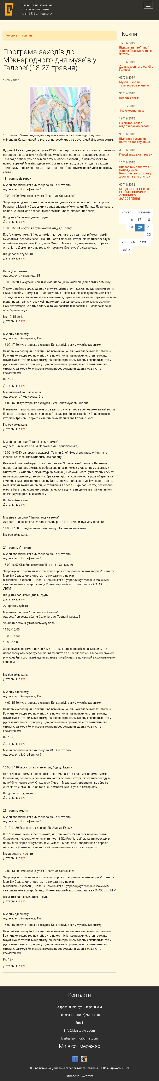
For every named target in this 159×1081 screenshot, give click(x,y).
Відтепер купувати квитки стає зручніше (134, 140)
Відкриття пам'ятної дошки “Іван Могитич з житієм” (135, 51)
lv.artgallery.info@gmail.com (79, 1038)
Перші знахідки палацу (135, 154)
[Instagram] (84, 1059)
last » (126, 249)
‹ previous (143, 212)
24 (132, 242)
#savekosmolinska (132, 110)
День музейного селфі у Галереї (136, 68)
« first (126, 212)
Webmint (87, 1076)
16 (131, 219)
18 (148, 219)
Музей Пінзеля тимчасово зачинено (134, 83)
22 (149, 234)
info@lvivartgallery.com (79, 1030)
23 (124, 242)
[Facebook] (75, 1059)
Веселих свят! (129, 98)
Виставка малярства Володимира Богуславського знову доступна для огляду (135, 171)
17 (139, 219)
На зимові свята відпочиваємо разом (134, 124)
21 (149, 227)
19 (131, 227)
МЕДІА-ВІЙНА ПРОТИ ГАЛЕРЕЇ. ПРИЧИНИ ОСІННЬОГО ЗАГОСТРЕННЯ (134, 194)
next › (144, 242)
